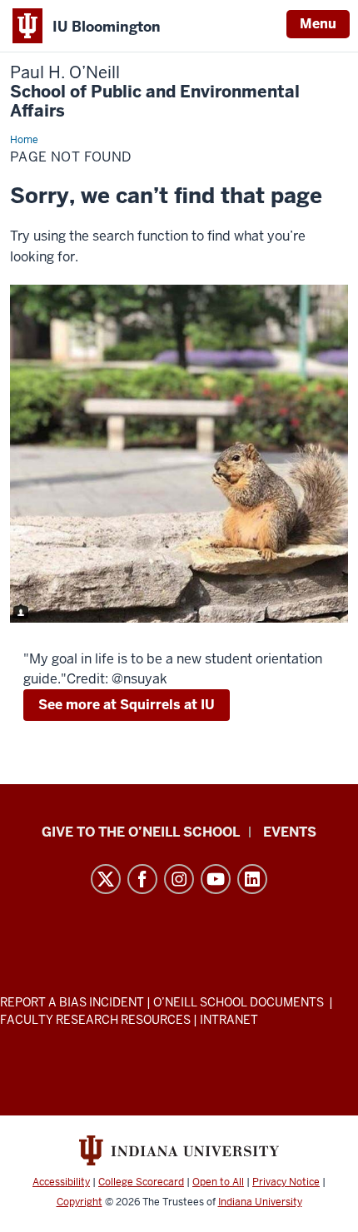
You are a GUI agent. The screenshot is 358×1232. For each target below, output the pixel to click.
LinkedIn (252, 879)
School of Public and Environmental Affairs (155, 92)
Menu (318, 23)
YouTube (216, 879)
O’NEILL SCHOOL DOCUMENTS (239, 1002)
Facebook (142, 879)
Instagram (179, 879)
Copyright (79, 1202)
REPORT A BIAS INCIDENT (72, 1002)
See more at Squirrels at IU (126, 704)
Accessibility (61, 1182)
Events (289, 832)
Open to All (218, 1182)
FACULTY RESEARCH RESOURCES (95, 1019)
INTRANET (229, 1019)
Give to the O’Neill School (141, 832)
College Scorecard (141, 1182)
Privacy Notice (286, 1182)
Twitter (106, 879)
